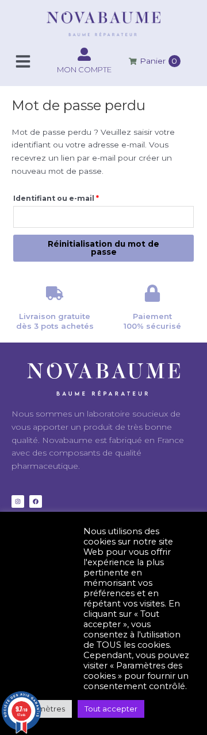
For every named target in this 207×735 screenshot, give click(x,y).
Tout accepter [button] (111, 708)
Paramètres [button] (43, 708)
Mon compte (84, 69)
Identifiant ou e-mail (78, 197)
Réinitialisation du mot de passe (103, 247)
